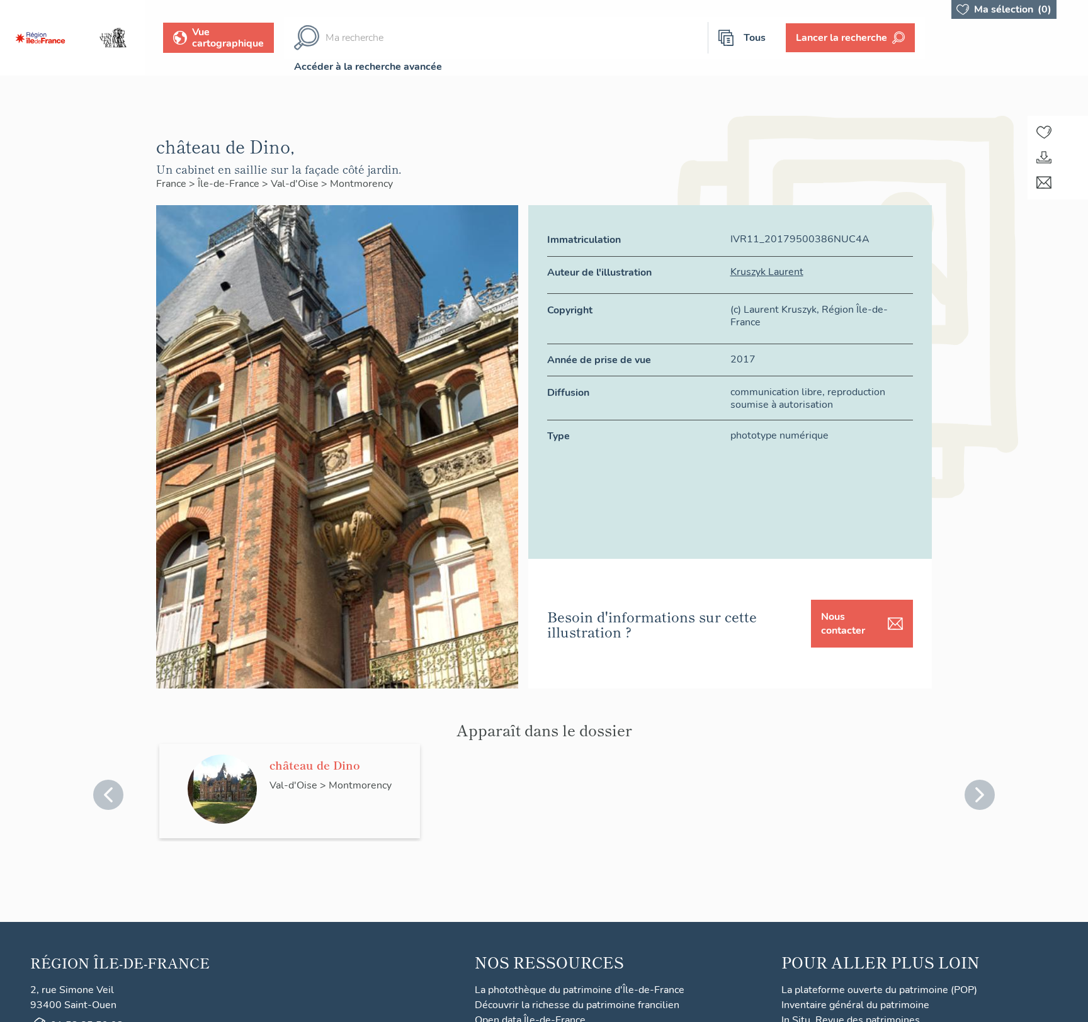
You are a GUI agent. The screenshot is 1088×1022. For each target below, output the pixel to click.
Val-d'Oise (296, 184)
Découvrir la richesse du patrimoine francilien (577, 1005)
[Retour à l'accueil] (40, 38)
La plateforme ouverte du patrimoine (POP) (879, 990)
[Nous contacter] (1043, 182)
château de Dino (314, 764)
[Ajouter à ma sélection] (1043, 132)
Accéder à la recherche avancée (368, 67)
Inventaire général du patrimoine (855, 1005)
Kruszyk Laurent (766, 272)
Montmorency (361, 184)
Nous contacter (843, 623)
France (172, 184)
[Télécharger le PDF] (1043, 157)
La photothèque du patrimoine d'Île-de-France (579, 990)
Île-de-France (230, 184)
